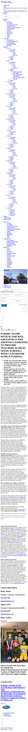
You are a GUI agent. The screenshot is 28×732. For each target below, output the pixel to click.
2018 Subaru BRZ (17, 72)
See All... (15, 55)
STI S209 (12, 210)
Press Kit (12, 51)
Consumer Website (11, 44)
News (5, 20)
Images (11, 58)
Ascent (8, 249)
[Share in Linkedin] (5, 316)
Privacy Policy (4, 729)
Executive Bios (10, 42)
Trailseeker (9, 262)
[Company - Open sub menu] (10, 239)
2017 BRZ (15, 73)
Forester (9, 254)
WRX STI (12, 213)
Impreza (9, 258)
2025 (14, 112)
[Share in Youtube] (5, 320)
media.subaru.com (20, 554)
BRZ (8, 250)
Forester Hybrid (11, 255)
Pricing (8, 34)
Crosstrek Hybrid (11, 253)
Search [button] (5, 13)
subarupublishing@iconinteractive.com (17, 10)
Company (6, 38)
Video (11, 206)
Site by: (11, 729)
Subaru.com (7, 5)
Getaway (9, 257)
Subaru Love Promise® (13, 541)
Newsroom (12, 49)
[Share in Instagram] (4, 324)
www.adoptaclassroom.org (17, 583)
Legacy (12, 209)
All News (9, 22)
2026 (14, 53)
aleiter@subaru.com (7, 614)
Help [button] (5, 6)
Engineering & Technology (13, 27)
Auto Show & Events (12, 24)
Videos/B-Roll (7, 217)
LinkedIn (20, 555)
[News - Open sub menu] (8, 222)
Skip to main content (6, 1)
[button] (1, 327)
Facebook (9, 555)
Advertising (10, 23)
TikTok (25, 555)
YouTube (5, 556)
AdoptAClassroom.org (12, 565)
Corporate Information (12, 41)
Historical (9, 31)
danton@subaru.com (7, 601)
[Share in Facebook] (5, 318)
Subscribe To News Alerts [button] (7, 291)
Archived (9, 267)
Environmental (10, 28)
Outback (9, 260)
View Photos (4, 621)
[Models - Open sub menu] (9, 247)
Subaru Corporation (16, 529)
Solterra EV (10, 261)
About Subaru (10, 40)
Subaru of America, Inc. (6, 527)
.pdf (2, 328)
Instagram (15, 555)
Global (8, 30)
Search (2, 16)
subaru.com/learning (20, 509)
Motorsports (10, 33)
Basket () (6, 12)
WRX (8, 265)
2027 (14, 52)
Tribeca (12, 212)
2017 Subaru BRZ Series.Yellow (17, 75)
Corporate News (11, 26)
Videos (11, 59)
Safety (8, 35)
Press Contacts (7, 219)
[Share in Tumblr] (4, 322)
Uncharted (9, 264)
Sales (8, 37)
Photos (5, 216)
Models (5, 47)
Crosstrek (9, 251)
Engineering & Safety (9, 713)
